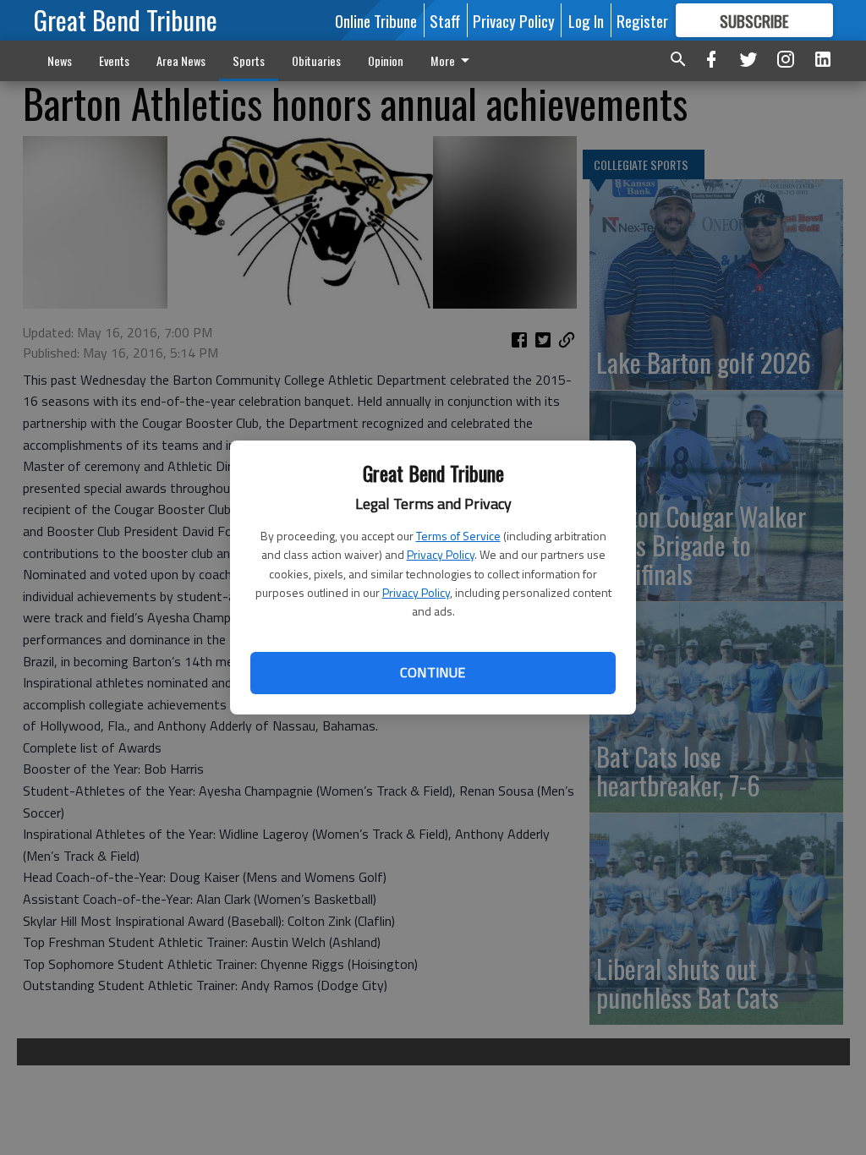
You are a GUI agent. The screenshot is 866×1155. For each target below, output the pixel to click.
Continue (432, 672)
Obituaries (316, 60)
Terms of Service (458, 536)
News (59, 60)
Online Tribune (376, 20)
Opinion (385, 60)
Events (114, 60)
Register (642, 20)
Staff (445, 20)
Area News (181, 60)
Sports (249, 60)
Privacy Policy (440, 554)
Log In (586, 20)
